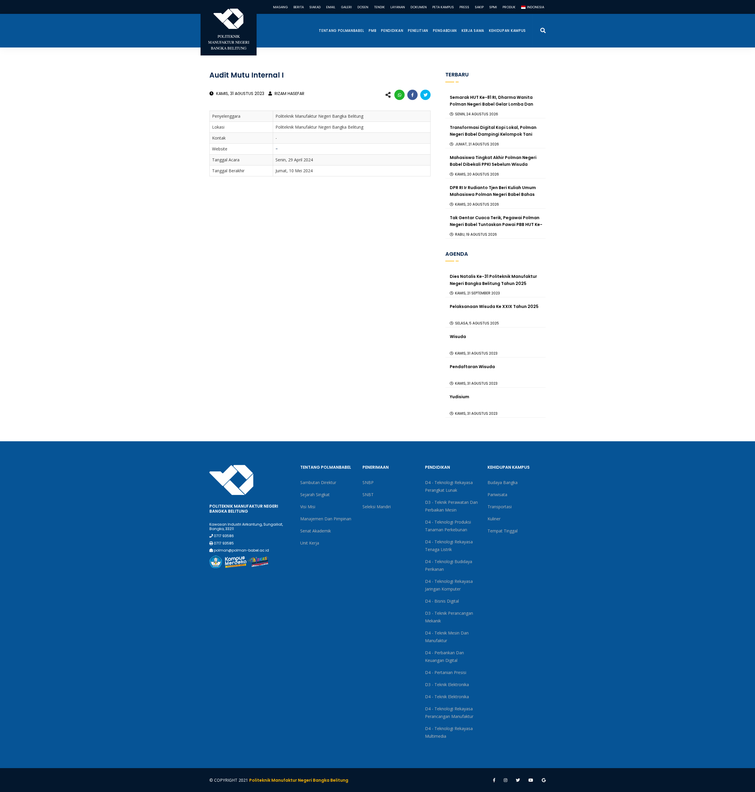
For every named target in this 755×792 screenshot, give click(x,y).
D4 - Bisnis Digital (442, 601)
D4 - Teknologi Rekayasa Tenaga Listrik (449, 545)
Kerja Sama (473, 30)
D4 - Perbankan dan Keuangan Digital (444, 656)
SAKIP (479, 7)
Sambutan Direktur (318, 482)
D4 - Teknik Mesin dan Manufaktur (447, 636)
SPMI (493, 7)
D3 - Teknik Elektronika (447, 684)
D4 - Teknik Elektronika (447, 696)
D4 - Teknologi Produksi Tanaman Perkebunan (448, 525)
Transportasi (500, 506)
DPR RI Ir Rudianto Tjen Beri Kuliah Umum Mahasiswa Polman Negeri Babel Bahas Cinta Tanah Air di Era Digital (493, 195)
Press (464, 7)
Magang (280, 7)
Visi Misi (307, 506)
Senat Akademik (315, 531)
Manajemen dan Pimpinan (325, 519)
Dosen (362, 7)
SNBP (368, 482)
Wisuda (458, 337)
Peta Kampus (443, 7)
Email (330, 7)
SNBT (368, 494)
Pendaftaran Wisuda (472, 367)
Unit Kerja (309, 543)
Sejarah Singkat (315, 494)
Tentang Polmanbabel (341, 30)
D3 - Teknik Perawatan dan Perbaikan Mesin (451, 506)
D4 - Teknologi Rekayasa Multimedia (449, 732)
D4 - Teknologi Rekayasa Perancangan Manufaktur (449, 712)
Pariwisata (497, 494)
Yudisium (459, 397)
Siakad (315, 7)
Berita (298, 7)
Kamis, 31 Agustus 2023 (239, 93)
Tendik (379, 7)
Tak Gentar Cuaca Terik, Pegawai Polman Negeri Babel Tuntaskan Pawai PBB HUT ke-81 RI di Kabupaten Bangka (496, 225)
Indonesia (535, 7)
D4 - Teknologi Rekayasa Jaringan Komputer (449, 585)
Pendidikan (392, 30)
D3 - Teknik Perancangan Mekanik (449, 617)
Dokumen (419, 7)
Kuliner (494, 519)
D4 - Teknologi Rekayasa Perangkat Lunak (449, 486)
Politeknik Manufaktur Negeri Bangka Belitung (298, 780)
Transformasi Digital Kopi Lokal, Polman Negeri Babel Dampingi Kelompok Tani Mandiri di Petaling (493, 134)
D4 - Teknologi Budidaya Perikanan (448, 565)
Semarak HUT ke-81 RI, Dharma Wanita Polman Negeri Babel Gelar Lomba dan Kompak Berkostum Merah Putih (491, 104)
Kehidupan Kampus (507, 30)
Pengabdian (445, 30)
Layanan (397, 7)
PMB (372, 30)
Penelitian (418, 30)
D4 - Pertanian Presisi (445, 672)
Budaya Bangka (503, 482)
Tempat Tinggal (503, 531)
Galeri (346, 7)
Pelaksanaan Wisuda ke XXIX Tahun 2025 (494, 306)
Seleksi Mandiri (376, 506)
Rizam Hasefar (288, 93)
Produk (509, 7)
